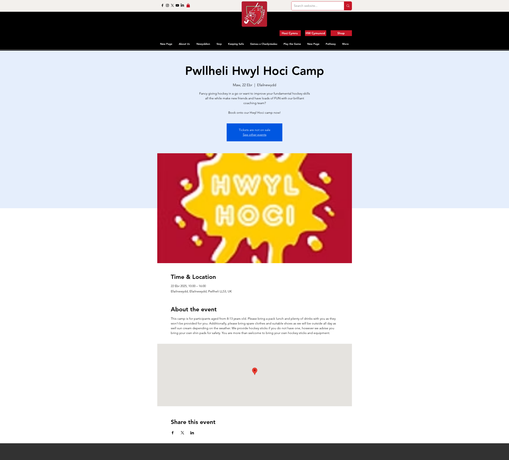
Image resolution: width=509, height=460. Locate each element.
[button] (184, 44)
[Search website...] (348, 6)
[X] (172, 5)
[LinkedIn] (182, 5)
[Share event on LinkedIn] (192, 432)
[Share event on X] (182, 432)
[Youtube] (177, 5)
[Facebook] (162, 5)
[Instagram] (167, 5)
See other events (254, 135)
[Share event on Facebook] (173, 432)
